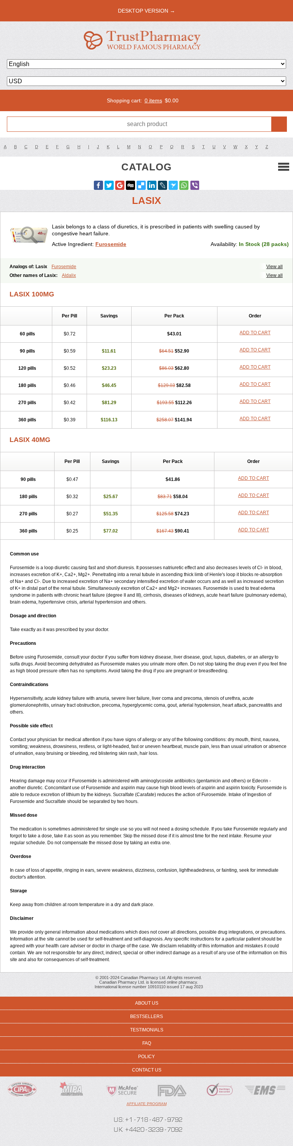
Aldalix (69, 275)
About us (146, 1003)
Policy (146, 1056)
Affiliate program (147, 1104)
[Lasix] (29, 235)
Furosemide (110, 244)
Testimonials (146, 1030)
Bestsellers (146, 1016)
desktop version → (146, 11)
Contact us (146, 1070)
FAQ (146, 1043)
